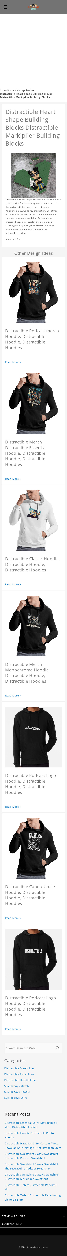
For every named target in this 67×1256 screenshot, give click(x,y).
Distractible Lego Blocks (20, 90)
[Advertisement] (33, 49)
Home (3, 90)
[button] (5, 7)
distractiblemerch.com (37, 1247)
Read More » (13, 362)
